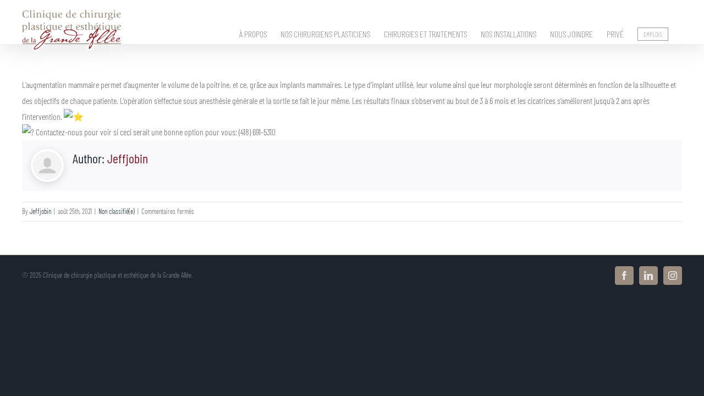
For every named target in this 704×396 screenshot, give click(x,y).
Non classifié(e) (116, 211)
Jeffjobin (127, 158)
